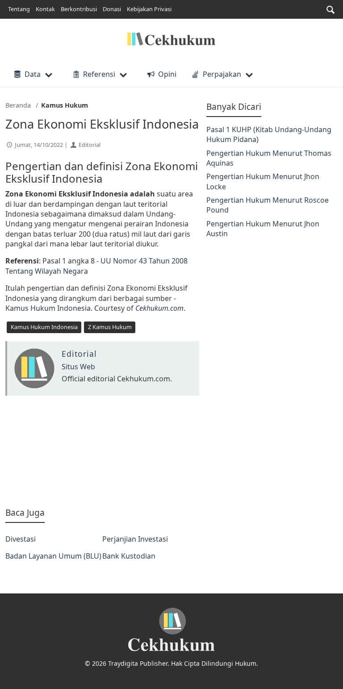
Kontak (45, 9)
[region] (102, 451)
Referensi (99, 74)
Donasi (112, 9)
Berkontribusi (79, 9)
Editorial (89, 145)
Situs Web (78, 367)
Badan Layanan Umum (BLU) (53, 556)
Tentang (19, 9)
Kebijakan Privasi (149, 9)
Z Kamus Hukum (110, 327)
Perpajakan (222, 74)
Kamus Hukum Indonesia (48, 308)
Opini (167, 74)
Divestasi (20, 539)
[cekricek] (171, 630)
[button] (330, 9)
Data (33, 74)
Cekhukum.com (159, 308)
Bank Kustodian (128, 556)
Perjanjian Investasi (135, 539)
